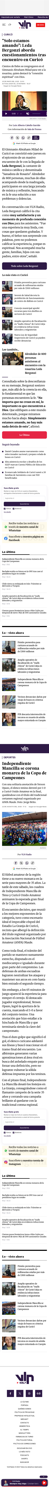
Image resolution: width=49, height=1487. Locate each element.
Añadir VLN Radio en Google (26, 143)
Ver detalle (7, 512)
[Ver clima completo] (10, 25)
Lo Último (24, 435)
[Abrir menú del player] (44, 1477)
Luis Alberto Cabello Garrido (26, 125)
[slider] (36, 113)
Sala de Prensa (34, 129)
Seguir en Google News (12, 86)
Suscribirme (24, 504)
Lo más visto (9, 275)
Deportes (10, 758)
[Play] (44, 1482)
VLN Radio (26, 854)
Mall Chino (28, 17)
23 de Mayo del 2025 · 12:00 (13, 81)
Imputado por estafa (10, 17)
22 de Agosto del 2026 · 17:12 (14, 806)
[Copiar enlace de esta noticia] (29, 138)
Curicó (8, 35)
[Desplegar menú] (4, 25)
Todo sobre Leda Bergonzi (24, 266)
